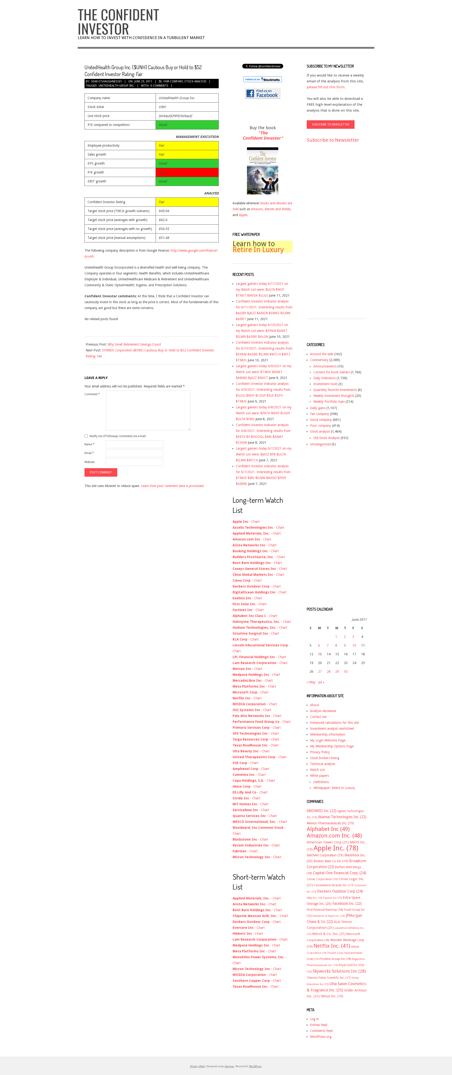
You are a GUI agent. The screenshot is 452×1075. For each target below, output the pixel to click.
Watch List (317, 770)
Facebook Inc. (347, 904)
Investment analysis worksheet (332, 728)
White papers (319, 775)
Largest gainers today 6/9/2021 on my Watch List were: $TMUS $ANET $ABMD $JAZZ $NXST (263, 372)
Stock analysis (195, 81)
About (314, 705)
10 (354, 645)
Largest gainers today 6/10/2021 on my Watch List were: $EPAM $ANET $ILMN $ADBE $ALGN (262, 330)
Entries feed (318, 1025)
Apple (243, 215)
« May (311, 682)
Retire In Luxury (258, 250)
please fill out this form (325, 87)
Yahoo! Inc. (332, 996)
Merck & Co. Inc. (329, 934)
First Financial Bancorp (325, 909)
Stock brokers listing (324, 758)
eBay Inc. (314, 897)
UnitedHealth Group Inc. (117, 85)
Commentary (319, 360)
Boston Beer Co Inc (331, 861)
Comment (92, 394)
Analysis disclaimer (323, 711)
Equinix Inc (332, 897)
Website (90, 462)
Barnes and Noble (277, 209)
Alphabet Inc (328, 829)
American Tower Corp (328, 842)
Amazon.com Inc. (334, 835)
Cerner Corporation (322, 879)
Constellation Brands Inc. (333, 885)
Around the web (321, 354)
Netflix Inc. (332, 946)
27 (320, 671)
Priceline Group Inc (335, 959)
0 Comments (159, 85)
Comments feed (321, 1031)
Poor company (320, 425)
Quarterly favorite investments (335, 390)
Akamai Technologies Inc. (342, 817)
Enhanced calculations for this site (334, 723)
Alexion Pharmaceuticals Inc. (330, 823)
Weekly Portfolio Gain (329, 401)
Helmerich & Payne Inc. (329, 916)
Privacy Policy (320, 752)
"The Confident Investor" (262, 135)
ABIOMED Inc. (321, 811)
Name (89, 444)
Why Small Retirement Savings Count (134, 344)
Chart (255, 521)
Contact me (318, 717)
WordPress (255, 1066)
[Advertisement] (325, 235)
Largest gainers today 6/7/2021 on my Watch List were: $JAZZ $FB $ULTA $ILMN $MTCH (263, 454)
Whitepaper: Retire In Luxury (334, 788)
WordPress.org (320, 1037)
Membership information (327, 734)
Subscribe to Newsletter (333, 140)
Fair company (173, 81)
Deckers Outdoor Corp (340, 891)
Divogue (229, 1066)
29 (337, 671)
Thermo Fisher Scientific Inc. (329, 977)
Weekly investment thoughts (333, 396)
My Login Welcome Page (327, 740)
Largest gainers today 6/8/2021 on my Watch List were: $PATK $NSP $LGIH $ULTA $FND (263, 413)
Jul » (321, 682)
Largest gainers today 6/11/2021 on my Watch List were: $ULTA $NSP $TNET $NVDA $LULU (262, 289)
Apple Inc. (336, 848)
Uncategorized (320, 444)
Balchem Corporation (325, 855)
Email (89, 453)
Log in (314, 1019)
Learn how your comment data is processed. (172, 486)
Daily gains (318, 408)
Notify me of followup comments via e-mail (118, 436)
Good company (321, 420)
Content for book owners (331, 372)
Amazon (257, 209)
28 (329, 671)
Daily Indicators (324, 378)
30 (346, 671)
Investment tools (325, 384)
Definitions (321, 782)
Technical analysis (322, 764)
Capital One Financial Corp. (339, 873)
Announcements (325, 366)
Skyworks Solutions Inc (339, 971)
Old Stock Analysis (326, 438)
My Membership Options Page (332, 746)
